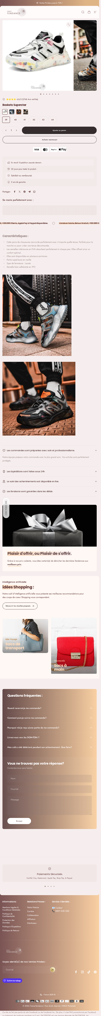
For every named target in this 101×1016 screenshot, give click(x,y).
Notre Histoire (33, 907)
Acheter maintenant (49, 139)
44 (52, 119)
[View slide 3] (51, 886)
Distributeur (32, 923)
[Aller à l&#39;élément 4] (49, 94)
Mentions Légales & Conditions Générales (11, 908)
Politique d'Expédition (11, 926)
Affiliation (31, 919)
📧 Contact (57, 907)
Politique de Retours (10, 930)
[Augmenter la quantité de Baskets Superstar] (17, 130)
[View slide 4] (54, 886)
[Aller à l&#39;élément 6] (55, 94)
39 (6, 119)
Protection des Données (8, 921)
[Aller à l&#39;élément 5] (52, 94)
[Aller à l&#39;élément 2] (43, 94)
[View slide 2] (48, 886)
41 (25, 119)
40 (15, 119)
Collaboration (33, 915)
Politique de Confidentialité (8, 915)
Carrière (30, 911)
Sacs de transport (14, 646)
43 (43, 119)
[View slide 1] (45, 886)
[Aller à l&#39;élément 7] (58, 94)
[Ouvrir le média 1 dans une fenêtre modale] (68, 24)
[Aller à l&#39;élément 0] (40, 94)
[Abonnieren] (52, 969)
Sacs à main (60, 667)
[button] (6, 508)
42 (34, 119)
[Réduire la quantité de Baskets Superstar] (5, 130)
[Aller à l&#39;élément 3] (46, 94)
